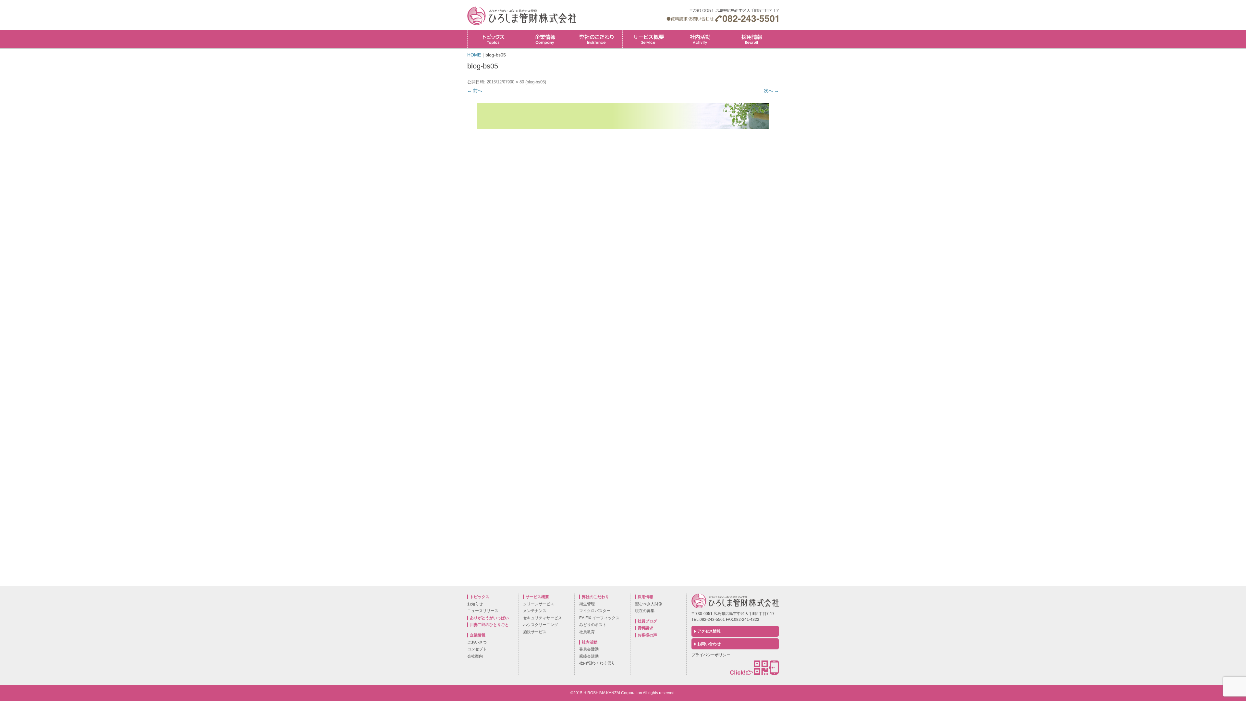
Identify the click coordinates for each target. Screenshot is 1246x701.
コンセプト (477, 649)
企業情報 (545, 39)
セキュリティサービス (542, 618)
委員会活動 (589, 649)
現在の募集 (644, 611)
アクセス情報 (709, 631)
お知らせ (475, 604)
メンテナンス (534, 611)
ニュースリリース (482, 611)
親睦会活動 (589, 656)
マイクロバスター (594, 611)
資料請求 (645, 628)
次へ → (771, 90)
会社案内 (475, 656)
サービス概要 (648, 39)
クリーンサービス (538, 604)
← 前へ (474, 90)
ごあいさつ (477, 642)
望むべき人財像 (648, 604)
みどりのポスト (592, 624)
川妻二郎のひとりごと (489, 624)
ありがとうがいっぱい (489, 618)
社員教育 (587, 632)
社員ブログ (647, 621)
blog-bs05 (536, 82)
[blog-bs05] (623, 116)
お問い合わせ (709, 644)
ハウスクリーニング (540, 624)
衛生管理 (587, 604)
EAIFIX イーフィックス (599, 618)
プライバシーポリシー (710, 655)
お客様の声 (647, 635)
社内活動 (700, 39)
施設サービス (534, 632)
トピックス (493, 39)
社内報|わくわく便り (597, 663)
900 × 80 (515, 82)
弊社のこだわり (597, 39)
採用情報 (645, 597)
